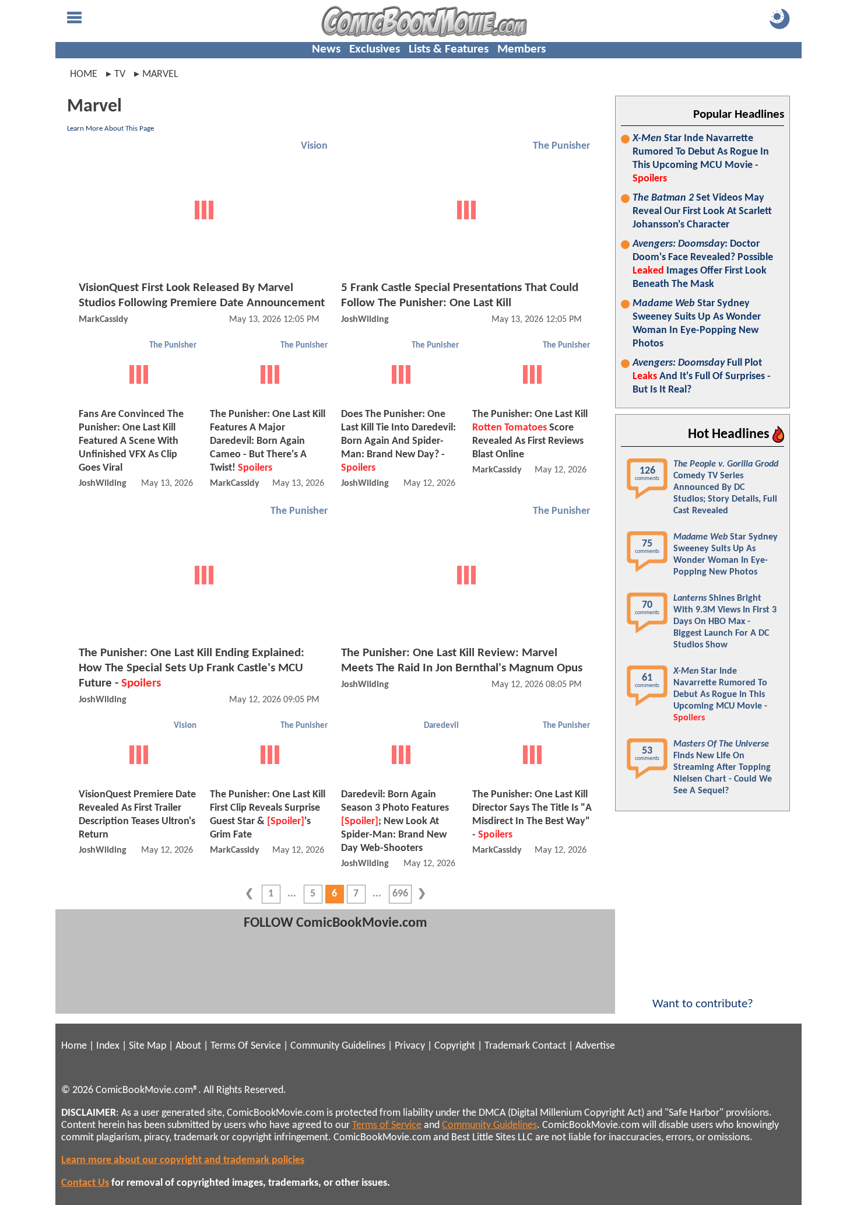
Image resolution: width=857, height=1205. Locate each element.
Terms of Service (387, 1125)
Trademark (507, 1046)
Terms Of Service (245, 1046)
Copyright (454, 1046)
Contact (549, 1046)
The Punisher (561, 146)
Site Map (147, 1046)
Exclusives (374, 49)
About (188, 1046)
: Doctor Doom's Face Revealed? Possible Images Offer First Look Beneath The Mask (703, 264)
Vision (314, 146)
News (326, 49)
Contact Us (85, 1183)
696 (400, 893)
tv (119, 74)
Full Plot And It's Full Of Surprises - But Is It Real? (702, 376)
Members (521, 49)
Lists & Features (449, 49)
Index (108, 1046)
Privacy (410, 1046)
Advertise (595, 1046)
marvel (160, 74)
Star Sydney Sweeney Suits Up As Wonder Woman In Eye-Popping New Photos (697, 323)
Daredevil (441, 725)
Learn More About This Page (110, 128)
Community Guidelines (337, 1046)
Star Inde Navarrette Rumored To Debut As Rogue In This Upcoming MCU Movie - (701, 158)
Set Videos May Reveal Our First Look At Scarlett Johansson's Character (702, 211)
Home (83, 74)
